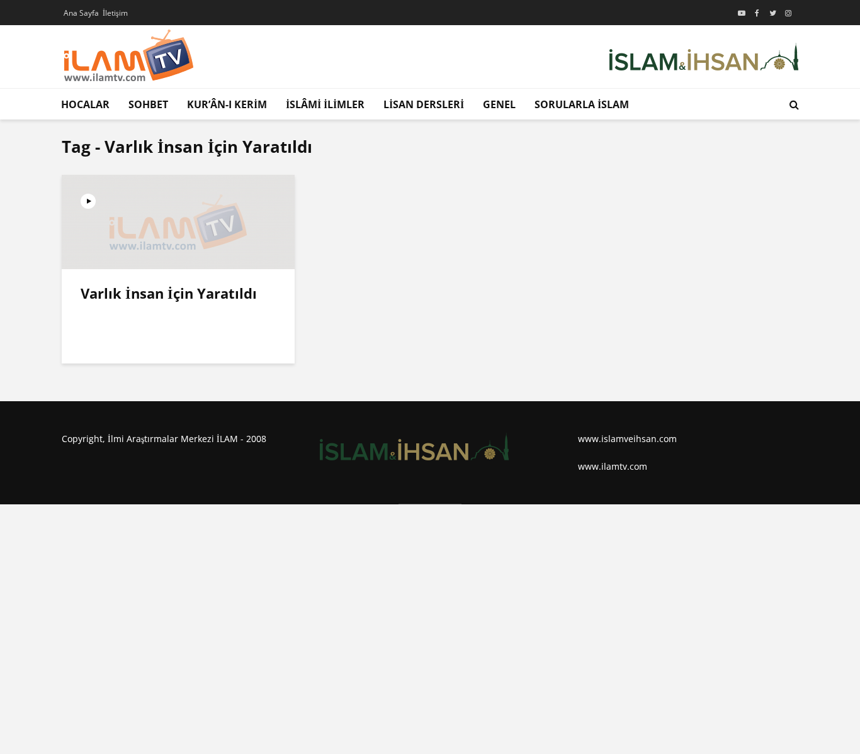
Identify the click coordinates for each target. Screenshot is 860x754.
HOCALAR (85, 104)
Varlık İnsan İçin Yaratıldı (169, 293)
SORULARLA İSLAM (582, 104)
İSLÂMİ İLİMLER (325, 104)
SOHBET (148, 104)
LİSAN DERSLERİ (423, 104)
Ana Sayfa (81, 13)
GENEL (499, 104)
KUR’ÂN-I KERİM (227, 104)
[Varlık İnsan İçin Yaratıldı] (178, 221)
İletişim (115, 13)
